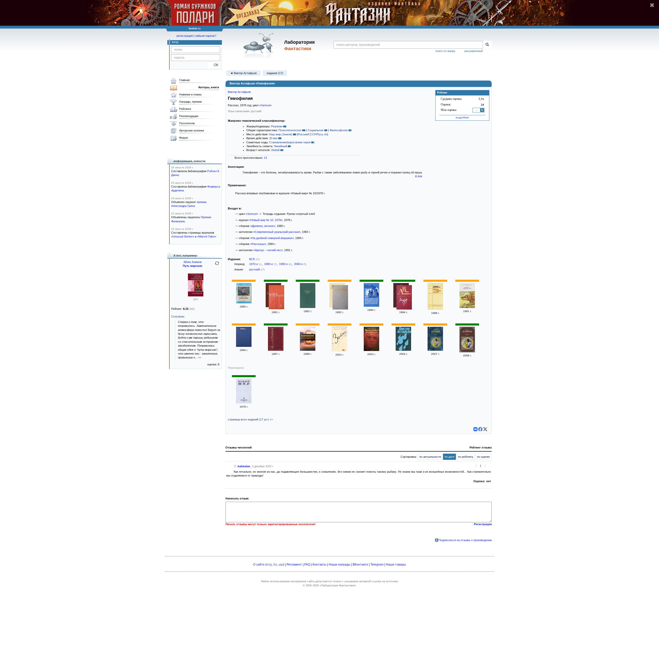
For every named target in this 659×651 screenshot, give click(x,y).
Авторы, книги (208, 87)
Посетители (187, 123)
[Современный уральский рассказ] (307, 307)
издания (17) (275, 73)
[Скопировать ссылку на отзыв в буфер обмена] (235, 466)
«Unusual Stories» (182, 236)
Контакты (319, 564)
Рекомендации (188, 116)
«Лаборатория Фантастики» (338, 585)
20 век (273, 138)
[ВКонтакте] (475, 429)
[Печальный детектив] (371, 349)
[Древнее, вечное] (244, 302)
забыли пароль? (205, 35)
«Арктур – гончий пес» (268, 250)
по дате (449, 456)
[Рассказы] (404, 298)
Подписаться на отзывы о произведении (465, 540)
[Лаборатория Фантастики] (259, 45)
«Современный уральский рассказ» (276, 231)
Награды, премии (190, 101)
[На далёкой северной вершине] (371, 305)
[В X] (485, 429)
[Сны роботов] (195, 295)
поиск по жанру (445, 50)
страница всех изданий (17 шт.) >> (250, 419)
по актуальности (430, 456)
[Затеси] (340, 298)
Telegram (377, 564)
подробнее (462, 117)
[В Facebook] (480, 429)
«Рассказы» (258, 243)
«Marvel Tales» (206, 236)
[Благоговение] (307, 349)
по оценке (483, 456)
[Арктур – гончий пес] (467, 307)
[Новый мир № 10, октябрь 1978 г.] (244, 402)
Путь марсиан (192, 265)
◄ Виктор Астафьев (243, 73)
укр (281, 564)
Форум (183, 137)
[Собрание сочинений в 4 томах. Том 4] (276, 297)
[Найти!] (487, 45)
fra (275, 564)
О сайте (259, 564)
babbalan (244, 466)
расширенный (473, 50)
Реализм (276, 126)
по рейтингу (465, 456)
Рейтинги (185, 108)
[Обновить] (217, 265)
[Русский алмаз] (244, 345)
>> (199, 357)
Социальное (316, 130)
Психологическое (290, 130)
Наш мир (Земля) (280, 134)
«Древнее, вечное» (262, 225)
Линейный (280, 146)
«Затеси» (265, 105)
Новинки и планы (190, 94)
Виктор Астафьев (239, 91)
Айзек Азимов (193, 261)
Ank (420, 176)
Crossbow (177, 316)
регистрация (185, 35)
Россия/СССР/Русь (310, 134)
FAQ (307, 564)
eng (269, 564)
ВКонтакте (360, 564)
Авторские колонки (191, 130)
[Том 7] (275, 349)
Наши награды (339, 564)
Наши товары (396, 564)
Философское (339, 130)
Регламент (294, 564)
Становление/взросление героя (289, 142)
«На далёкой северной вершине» (272, 238)
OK (214, 65)
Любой (275, 150)
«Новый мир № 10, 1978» (265, 220)
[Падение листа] (435, 308)
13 (265, 157)
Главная (184, 80)
